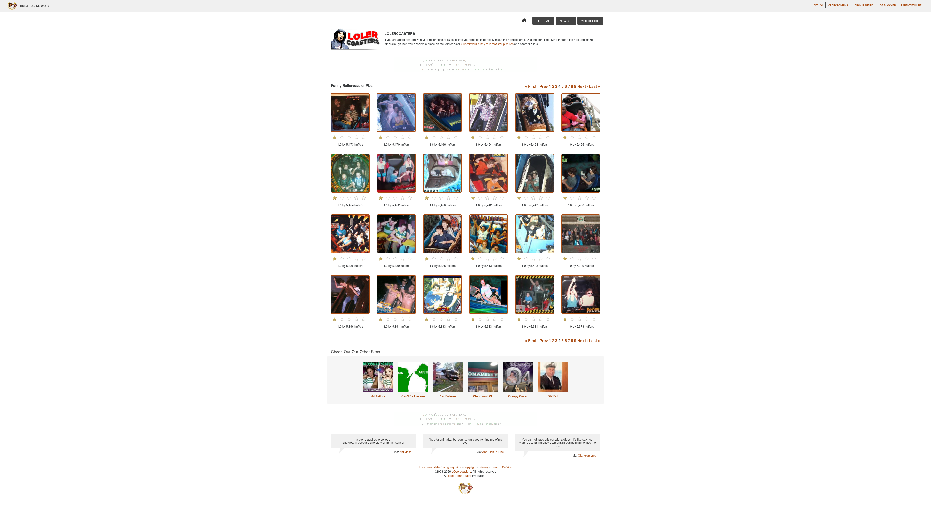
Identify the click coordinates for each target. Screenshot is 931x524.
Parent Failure (911, 5)
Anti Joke (406, 452)
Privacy (483, 467)
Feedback (425, 467)
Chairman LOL (483, 396)
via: (397, 452)
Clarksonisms (838, 5)
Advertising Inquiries (447, 467)
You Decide (590, 21)
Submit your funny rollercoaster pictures (487, 44)
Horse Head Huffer (459, 476)
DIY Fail (553, 396)
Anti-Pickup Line (493, 452)
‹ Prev (542, 86)
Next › (582, 86)
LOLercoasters (461, 471)
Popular (543, 21)
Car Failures (448, 396)
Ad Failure (378, 396)
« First (530, 86)
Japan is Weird (863, 5)
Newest (566, 21)
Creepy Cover (518, 396)
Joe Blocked (887, 5)
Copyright (469, 467)
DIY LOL (818, 5)
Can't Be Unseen (413, 396)
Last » (594, 86)
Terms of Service (501, 467)
